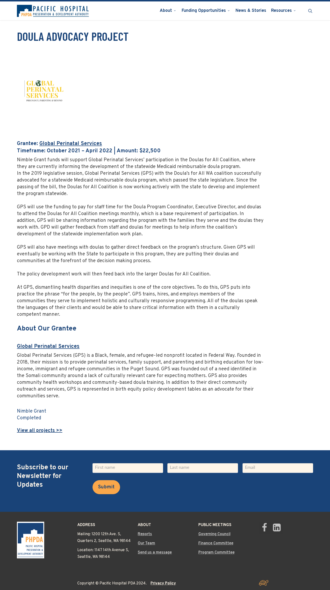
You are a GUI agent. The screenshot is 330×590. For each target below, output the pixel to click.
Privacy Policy (163, 583)
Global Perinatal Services (70, 143)
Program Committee (216, 552)
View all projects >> (39, 431)
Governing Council (214, 534)
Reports (145, 534)
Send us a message (155, 552)
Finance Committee (215, 543)
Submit (106, 487)
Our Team (146, 543)
